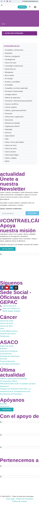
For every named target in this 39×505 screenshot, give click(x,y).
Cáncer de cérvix (11, 145)
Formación (8, 113)
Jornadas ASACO (11, 94)
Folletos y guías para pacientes (15, 110)
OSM (6, 139)
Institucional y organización (14, 117)
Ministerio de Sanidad (12, 123)
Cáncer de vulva (10, 63)
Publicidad (8, 129)
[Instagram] (16, 287)
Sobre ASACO (10, 136)
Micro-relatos (9, 75)
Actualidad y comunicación (14, 50)
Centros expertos (11, 107)
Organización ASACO (12, 126)
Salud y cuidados (11, 158)
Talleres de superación (12, 98)
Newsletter (8, 53)
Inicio (3, 24)
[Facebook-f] (2, 287)
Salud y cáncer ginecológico (14, 142)
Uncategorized (10, 59)
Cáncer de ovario (11, 148)
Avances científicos (11, 104)
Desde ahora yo (10, 69)
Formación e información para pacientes (18, 101)
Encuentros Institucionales (14, 91)
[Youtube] (7, 287)
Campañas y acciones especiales (16, 88)
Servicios (8, 132)
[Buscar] (30, 7)
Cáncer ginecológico (12, 155)
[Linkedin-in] (11, 287)
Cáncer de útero (10, 152)
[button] (35, 7)
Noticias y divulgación (12, 56)
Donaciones (9, 120)
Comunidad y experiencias (14, 66)
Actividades (9, 85)
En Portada (9, 78)
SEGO (7, 161)
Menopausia (9, 72)
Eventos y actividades (12, 82)
